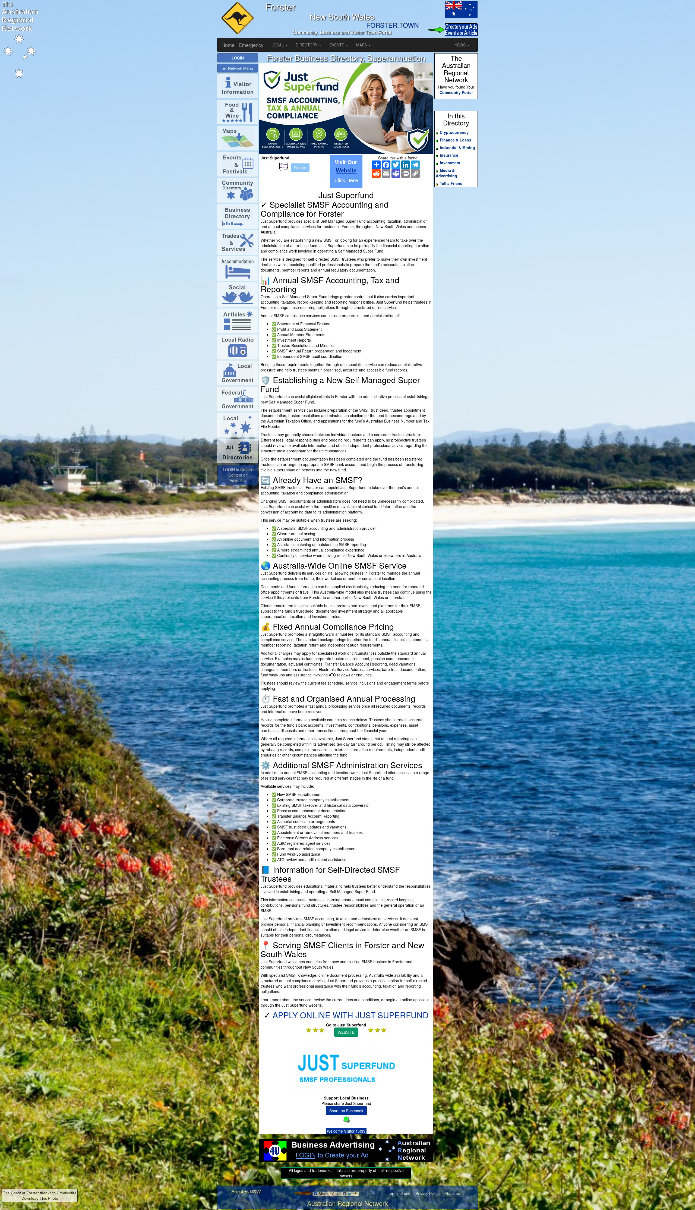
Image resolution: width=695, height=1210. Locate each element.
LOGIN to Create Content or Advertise (237, 475)
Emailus (300, 167)
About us (452, 1193)
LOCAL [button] (278, 45)
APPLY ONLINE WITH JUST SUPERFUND (351, 1015)
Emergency (251, 44)
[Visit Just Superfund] (346, 171)
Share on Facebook (346, 1110)
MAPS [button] (362, 45)
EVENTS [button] (337, 45)
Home (228, 44)
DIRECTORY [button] (307, 45)
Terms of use (399, 1193)
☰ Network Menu (237, 68)
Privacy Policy (427, 1193)
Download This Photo (39, 1198)
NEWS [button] (460, 45)
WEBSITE (346, 1032)
